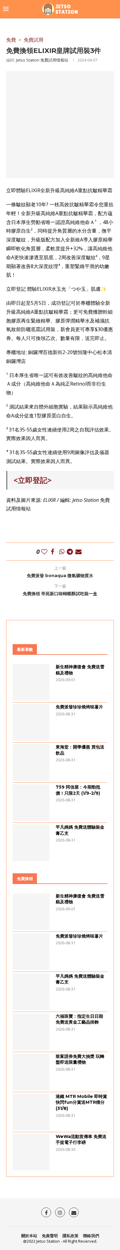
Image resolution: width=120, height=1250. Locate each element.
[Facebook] (46, 1212)
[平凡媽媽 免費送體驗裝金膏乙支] (31, 842)
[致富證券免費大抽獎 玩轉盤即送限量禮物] (31, 1072)
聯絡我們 (91, 1235)
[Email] (74, 1212)
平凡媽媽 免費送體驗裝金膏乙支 (80, 830)
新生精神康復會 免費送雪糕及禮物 (80, 670)
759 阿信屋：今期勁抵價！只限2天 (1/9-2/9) (78, 790)
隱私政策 (70, 1235)
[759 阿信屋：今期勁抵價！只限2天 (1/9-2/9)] (31, 802)
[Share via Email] (78, 551)
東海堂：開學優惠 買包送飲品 (80, 750)
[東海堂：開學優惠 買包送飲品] (31, 762)
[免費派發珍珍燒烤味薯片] (31, 722)
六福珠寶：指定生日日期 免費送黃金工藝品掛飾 (79, 1019)
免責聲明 (50, 1235)
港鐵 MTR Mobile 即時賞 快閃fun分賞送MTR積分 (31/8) (81, 1102)
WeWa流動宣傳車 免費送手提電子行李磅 (81, 1139)
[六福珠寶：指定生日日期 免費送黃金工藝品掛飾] (31, 1031)
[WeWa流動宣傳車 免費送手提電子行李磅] (31, 1152)
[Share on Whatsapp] (61, 551)
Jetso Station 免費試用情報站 (42, 60)
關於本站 (29, 1235)
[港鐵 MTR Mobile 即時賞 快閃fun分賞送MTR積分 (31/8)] (31, 1112)
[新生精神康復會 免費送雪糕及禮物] (31, 682)
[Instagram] (60, 1212)
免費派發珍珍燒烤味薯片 (79, 707)
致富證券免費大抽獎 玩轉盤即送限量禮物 (80, 1059)
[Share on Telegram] (70, 551)
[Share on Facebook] (52, 551)
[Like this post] (44, 551)
